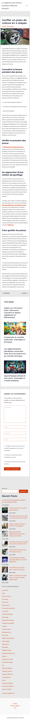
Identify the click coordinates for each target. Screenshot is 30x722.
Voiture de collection (8, 686)
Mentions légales (15, 706)
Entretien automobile (8, 623)
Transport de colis (7, 671)
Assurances (5, 599)
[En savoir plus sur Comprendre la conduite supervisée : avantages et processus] (15, 328)
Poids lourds (5, 644)
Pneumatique (6, 641)
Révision (4, 656)
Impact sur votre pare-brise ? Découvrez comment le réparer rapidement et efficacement (13, 312)
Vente (3, 680)
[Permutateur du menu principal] (27, 5)
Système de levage (7, 662)
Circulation (5, 611)
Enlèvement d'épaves (8, 620)
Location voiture (6, 629)
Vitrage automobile (7, 683)
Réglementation (6, 650)
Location (4, 626)
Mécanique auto (6, 632)
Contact (15, 703)
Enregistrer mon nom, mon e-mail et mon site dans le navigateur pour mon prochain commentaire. (14, 448)
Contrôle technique (7, 614)
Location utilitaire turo (8, 693)
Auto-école (5, 602)
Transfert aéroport (7, 668)
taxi (3, 665)
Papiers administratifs (8, 638)
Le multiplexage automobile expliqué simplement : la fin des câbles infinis (18, 560)
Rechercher (4, 488)
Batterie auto (5, 605)
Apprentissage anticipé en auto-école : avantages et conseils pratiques (15, 378)
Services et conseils (7, 659)
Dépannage (5, 617)
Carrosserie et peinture (8, 608)
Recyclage (5, 647)
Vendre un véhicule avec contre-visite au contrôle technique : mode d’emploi (18, 577)
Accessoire (5, 590)
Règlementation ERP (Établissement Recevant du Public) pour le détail (17, 534)
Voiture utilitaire (6, 689)
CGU (15, 708)
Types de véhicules (7, 674)
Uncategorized (6, 677)
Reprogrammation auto (8, 653)
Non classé (5, 635)
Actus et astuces (6, 596)
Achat (3, 593)
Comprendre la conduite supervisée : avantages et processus (14, 339)
